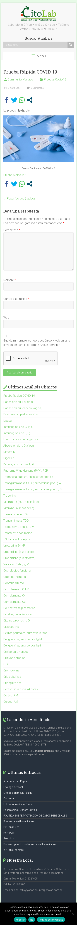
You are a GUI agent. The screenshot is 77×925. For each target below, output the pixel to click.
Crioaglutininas (12, 683)
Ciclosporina (11, 626)
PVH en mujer (11, 827)
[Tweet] (14, 100)
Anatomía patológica (15, 781)
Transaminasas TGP (15, 514)
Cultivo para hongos (15, 651)
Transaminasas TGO (16, 520)
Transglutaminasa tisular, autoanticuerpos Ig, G (32, 489)
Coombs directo (13, 583)
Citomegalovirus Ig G (16, 620)
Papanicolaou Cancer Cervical (20, 809)
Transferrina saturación (17, 533)
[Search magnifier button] (71, 45)
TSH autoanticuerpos (16, 539)
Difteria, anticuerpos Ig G (18, 464)
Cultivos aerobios (14, 658)
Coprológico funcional (17, 570)
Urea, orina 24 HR (14, 545)
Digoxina (8, 458)
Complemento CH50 (16, 589)
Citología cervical (13, 787)
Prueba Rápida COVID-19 (19, 395)
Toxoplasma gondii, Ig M (18, 527)
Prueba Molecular (14, 175)
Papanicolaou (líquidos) (19, 198)
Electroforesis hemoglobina (20, 439)
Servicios (8, 838)
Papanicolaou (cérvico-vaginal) (22, 408)
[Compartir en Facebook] (6, 100)
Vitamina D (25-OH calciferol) (21, 502)
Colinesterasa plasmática (19, 608)
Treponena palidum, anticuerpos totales (28, 477)
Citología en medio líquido (17, 792)
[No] (72, 914)
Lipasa (7, 420)
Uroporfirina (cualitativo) (18, 552)
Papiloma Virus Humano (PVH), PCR (25, 470)
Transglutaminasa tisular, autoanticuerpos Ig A (32, 483)
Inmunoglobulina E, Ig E (17, 433)
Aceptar (20, 919)
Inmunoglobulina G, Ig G (18, 427)
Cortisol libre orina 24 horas (20, 689)
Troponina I (10, 495)
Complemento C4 (14, 595)
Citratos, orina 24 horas (18, 614)
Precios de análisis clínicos (18, 821)
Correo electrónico (16, 298)
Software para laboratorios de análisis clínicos (29, 844)
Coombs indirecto (14, 576)
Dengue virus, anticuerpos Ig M (22, 639)
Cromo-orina (11, 670)
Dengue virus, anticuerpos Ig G (22, 645)
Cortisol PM (10, 695)
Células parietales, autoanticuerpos (25, 633)
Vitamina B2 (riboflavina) (18, 508)
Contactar (9, 798)
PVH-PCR (8, 832)
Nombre (9, 280)
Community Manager (21, 79)
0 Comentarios (37, 88)
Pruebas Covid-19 (55, 79)
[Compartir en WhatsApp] (22, 100)
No (31, 919)
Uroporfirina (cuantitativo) (19, 558)
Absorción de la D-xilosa (18, 445)
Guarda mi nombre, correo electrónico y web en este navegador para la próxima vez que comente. (36, 343)
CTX (6, 664)
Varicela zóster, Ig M (16, 564)
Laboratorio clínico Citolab (18, 804)
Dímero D (9, 452)
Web (6, 317)
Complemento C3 (14, 601)
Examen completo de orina (20, 414)
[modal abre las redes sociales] (30, 100)
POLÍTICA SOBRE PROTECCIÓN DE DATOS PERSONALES (35, 815)
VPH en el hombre (13, 849)
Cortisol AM (10, 701)
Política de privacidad (51, 919)
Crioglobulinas (12, 676)
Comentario (11, 230)
